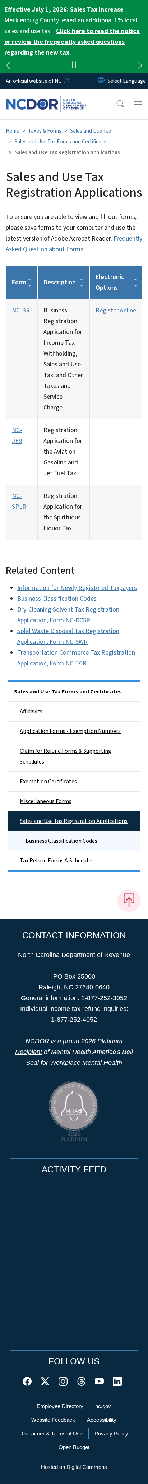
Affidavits (31, 711)
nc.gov (103, 1406)
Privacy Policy (111, 1433)
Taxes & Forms (44, 131)
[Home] (46, 97)
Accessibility (101, 1420)
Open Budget (74, 1447)
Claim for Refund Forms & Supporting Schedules (65, 756)
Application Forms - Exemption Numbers (70, 731)
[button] (115, 104)
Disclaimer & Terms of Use (51, 1433)
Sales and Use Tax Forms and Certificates (61, 142)
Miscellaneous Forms (45, 801)
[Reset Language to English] (101, 80)
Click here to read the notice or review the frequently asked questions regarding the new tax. (72, 42)
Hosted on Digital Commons (74, 1467)
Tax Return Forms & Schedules (57, 861)
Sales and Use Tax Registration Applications (74, 821)
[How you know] (66, 80)
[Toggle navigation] (138, 104)
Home (12, 131)
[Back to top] (129, 900)
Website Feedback (53, 1420)
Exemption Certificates (48, 781)
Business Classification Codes (57, 598)
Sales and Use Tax (90, 131)
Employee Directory (60, 1406)
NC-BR (21, 310)
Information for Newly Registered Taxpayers (77, 587)
